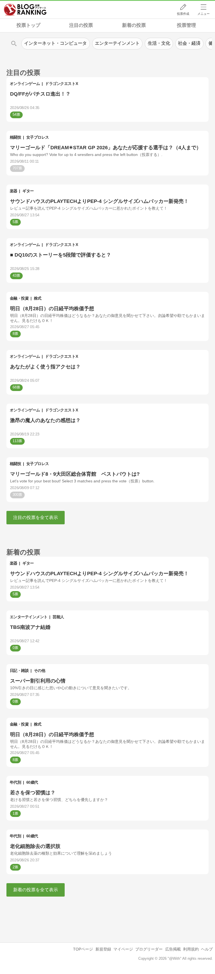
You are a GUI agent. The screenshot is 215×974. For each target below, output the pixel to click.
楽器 (13, 191)
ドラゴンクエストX (61, 83)
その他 (39, 670)
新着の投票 (134, 25)
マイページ (123, 949)
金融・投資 (19, 298)
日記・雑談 (19, 670)
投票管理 (186, 25)
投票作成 (183, 13)
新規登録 (103, 949)
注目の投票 (81, 25)
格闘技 (15, 137)
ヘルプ (207, 949)
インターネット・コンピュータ (55, 43)
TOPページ (83, 949)
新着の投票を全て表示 (35, 889)
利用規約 (191, 949)
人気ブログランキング (25, 9)
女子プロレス (37, 137)
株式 (37, 298)
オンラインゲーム (25, 83)
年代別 (15, 782)
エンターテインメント (29, 617)
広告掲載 (173, 949)
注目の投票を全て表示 (35, 517)
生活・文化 (159, 43)
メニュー (203, 13)
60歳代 (32, 782)
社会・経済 (189, 43)
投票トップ (28, 25)
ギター (28, 191)
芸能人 (58, 617)
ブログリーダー (149, 949)
